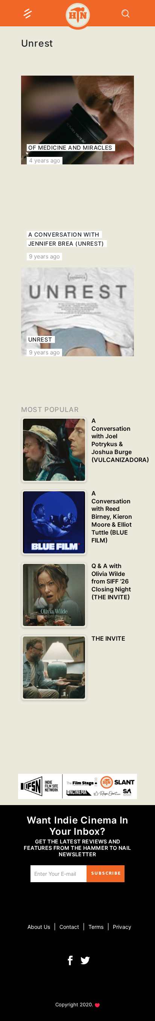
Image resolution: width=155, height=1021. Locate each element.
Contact (69, 927)
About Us (38, 927)
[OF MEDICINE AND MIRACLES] (77, 120)
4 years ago (44, 160)
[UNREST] (77, 311)
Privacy (122, 927)
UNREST (40, 339)
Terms (95, 927)
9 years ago (44, 256)
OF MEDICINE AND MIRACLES (70, 147)
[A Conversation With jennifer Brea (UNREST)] (77, 216)
